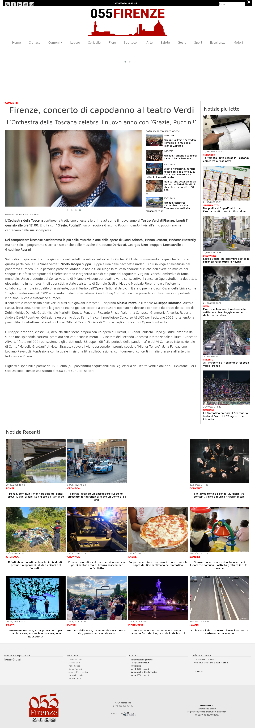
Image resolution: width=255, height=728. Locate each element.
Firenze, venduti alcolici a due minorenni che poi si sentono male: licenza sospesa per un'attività (97, 565)
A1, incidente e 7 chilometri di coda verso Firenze (226, 364)
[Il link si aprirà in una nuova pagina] (129, 713)
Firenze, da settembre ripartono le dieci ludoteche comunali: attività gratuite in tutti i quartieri (219, 565)
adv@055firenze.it (140, 669)
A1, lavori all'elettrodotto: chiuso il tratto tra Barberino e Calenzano (219, 632)
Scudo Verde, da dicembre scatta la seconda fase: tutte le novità (226, 260)
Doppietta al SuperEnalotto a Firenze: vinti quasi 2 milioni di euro (226, 210)
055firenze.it (206, 705)
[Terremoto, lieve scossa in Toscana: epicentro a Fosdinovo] (226, 132)
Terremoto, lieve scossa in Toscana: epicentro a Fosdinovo (226, 159)
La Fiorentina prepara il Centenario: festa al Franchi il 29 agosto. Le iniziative (226, 416)
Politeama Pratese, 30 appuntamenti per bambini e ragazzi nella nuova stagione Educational (35, 633)
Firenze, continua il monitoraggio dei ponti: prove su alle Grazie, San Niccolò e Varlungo (36, 495)
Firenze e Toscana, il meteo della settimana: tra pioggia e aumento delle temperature (225, 312)
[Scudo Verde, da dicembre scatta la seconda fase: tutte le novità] (226, 233)
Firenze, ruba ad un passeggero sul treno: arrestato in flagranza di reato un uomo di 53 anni (97, 496)
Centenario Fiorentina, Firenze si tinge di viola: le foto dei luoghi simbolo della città (158, 632)
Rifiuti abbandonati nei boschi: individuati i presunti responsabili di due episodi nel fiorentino (35, 565)
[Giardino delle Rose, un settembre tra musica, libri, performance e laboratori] (97, 598)
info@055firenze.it (140, 662)
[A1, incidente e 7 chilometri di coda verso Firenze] (226, 337)
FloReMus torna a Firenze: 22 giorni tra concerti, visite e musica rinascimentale (219, 495)
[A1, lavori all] (219, 598)
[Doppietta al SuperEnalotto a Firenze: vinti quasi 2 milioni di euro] (226, 183)
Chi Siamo (198, 671)
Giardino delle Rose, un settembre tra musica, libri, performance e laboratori (96, 632)
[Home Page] (127, 21)
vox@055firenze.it (140, 675)
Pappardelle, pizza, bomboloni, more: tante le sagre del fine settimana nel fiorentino (158, 563)
